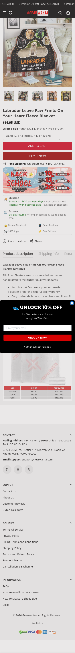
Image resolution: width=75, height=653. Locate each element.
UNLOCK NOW (37, 337)
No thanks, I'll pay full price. (37, 346)
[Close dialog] (72, 302)
